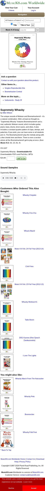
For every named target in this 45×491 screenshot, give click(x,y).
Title (15, 25)
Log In (33, 10)
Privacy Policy (24, 462)
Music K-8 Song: (13, 30)
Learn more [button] (27, 482)
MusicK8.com (38, 472)
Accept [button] (33, 488)
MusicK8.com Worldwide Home (13, 459)
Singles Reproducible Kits (15, 88)
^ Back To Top (5, 450)
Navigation (22, 15)
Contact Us (30, 459)
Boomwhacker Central (13, 92)
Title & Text (25, 25)
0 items (11, 10)
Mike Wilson (7, 113)
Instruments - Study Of (13, 100)
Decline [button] (11, 488)
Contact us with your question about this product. (20, 80)
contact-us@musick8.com (30, 475)
